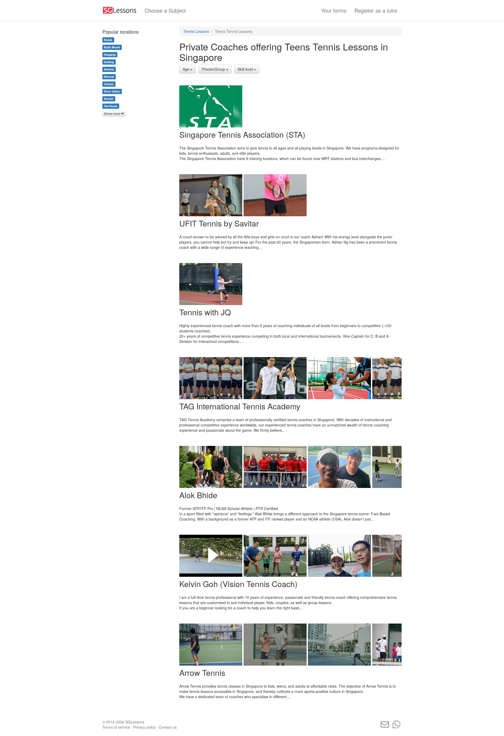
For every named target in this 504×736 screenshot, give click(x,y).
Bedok (108, 40)
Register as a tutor (376, 10)
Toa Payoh (110, 106)
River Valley (112, 91)
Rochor (108, 99)
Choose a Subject (165, 10)
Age (186, 69)
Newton (109, 69)
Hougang (110, 54)
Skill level (246, 69)
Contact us (168, 727)
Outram (109, 84)
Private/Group (214, 69)
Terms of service (116, 727)
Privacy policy (144, 727)
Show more (112, 113)
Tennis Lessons (196, 31)
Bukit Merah (112, 47)
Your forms (333, 10)
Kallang (109, 62)
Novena (109, 77)
